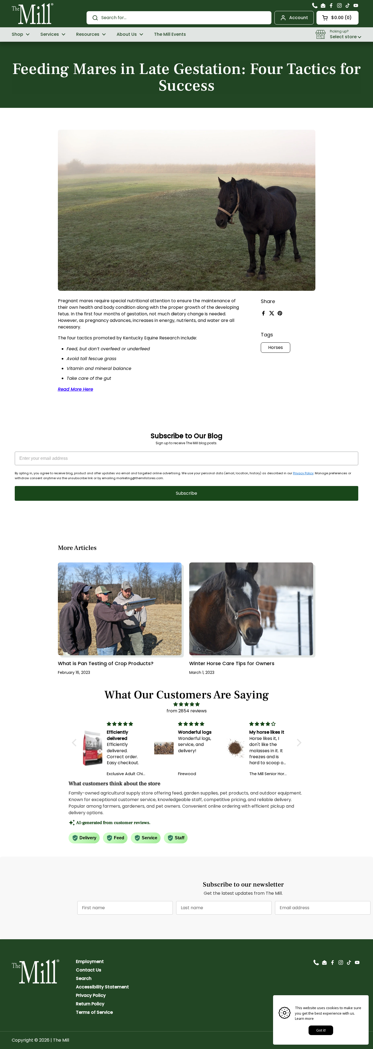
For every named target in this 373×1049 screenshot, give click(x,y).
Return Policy (90, 1004)
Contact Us (88, 970)
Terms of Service (94, 1012)
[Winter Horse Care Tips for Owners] (251, 608)
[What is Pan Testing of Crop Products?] (120, 608)
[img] (187, 704)
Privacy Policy (303, 473)
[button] (337, 18)
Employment (90, 961)
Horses (275, 347)
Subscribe (186, 493)
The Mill (61, 1040)
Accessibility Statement (102, 987)
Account (298, 17)
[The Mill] (33, 13)
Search (83, 978)
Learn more (304, 1018)
